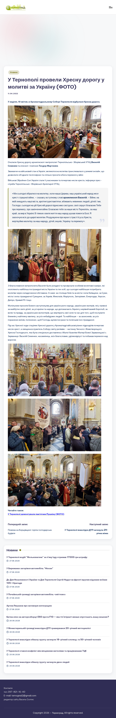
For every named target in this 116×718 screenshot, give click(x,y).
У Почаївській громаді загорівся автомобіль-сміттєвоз (35, 594)
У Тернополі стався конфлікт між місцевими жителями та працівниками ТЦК (46, 651)
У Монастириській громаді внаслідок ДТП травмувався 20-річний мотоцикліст (48, 628)
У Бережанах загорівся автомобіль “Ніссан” (29, 568)
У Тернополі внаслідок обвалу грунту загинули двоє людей (37, 662)
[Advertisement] (58, 37)
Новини (13, 72)
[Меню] (110, 7)
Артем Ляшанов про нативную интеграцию (29, 605)
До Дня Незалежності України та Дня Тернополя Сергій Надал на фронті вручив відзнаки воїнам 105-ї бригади (56, 581)
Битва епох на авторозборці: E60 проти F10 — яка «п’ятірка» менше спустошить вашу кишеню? (57, 617)
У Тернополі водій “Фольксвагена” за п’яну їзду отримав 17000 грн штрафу (46, 557)
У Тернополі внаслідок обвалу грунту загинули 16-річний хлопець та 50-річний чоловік (53, 639)
